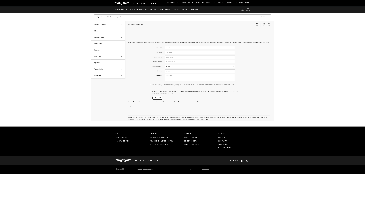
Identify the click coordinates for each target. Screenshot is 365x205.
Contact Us (223, 141)
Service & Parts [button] (165, 9)
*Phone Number (157, 61)
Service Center (190, 137)
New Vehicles (121, 137)
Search (263, 17)
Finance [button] (176, 9)
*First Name (159, 47)
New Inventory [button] (121, 9)
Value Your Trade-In (159, 137)
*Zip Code (159, 71)
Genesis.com (205, 169)
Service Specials (191, 144)
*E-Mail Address (158, 57)
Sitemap (145, 169)
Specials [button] (153, 9)
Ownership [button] (194, 9)
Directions (223, 144)
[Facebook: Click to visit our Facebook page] (242, 161)
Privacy (150, 169)
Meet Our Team (224, 148)
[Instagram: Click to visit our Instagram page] (247, 161)
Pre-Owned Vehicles (124, 141)
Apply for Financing (159, 144)
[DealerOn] (120, 169)
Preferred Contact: (157, 66)
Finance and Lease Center (161, 141)
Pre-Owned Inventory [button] (138, 9)
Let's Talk (157, 98)
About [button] (184, 9)
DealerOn (140, 169)
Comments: (159, 75)
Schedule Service (192, 141)
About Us (222, 137)
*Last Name (159, 52)
